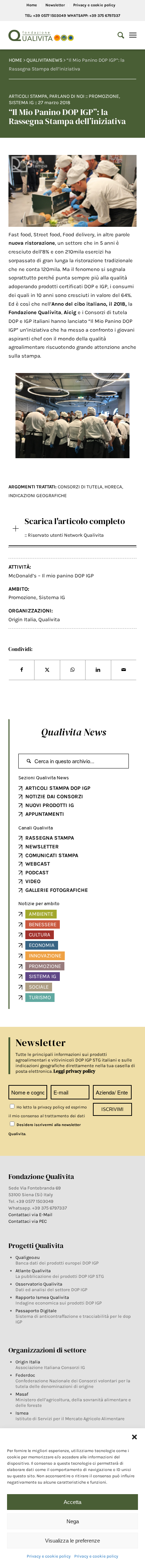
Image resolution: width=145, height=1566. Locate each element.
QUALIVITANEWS (44, 60)
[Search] (117, 35)
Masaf (21, 1394)
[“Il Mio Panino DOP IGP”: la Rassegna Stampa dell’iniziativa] (72, 191)
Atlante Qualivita (33, 1270)
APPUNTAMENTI (44, 814)
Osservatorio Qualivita (38, 1284)
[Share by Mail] (123, 670)
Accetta (72, 1502)
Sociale (39, 987)
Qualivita (49, 619)
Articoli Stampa (28, 96)
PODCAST (37, 872)
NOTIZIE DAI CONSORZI (54, 796)
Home (31, 5)
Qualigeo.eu (27, 1257)
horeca (113, 486)
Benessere (42, 924)
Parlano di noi (66, 96)
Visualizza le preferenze (72, 1541)
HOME (15, 60)
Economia (42, 945)
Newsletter (55, 5)
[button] (134, 1436)
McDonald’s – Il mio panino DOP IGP (51, 575)
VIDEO (32, 881)
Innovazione (45, 956)
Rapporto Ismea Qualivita (42, 1297)
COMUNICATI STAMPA (51, 855)
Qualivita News (73, 732)
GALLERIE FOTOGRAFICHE (56, 890)
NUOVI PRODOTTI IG (49, 805)
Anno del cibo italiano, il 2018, (89, 304)
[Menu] (133, 35)
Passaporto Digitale (36, 1310)
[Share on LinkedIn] (98, 670)
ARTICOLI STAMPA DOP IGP (57, 788)
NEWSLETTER (42, 846)
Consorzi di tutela (80, 486)
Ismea (22, 1413)
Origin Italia (22, 619)
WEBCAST (37, 864)
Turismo (40, 997)
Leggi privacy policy (74, 1071)
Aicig (70, 312)
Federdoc (25, 1375)
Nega (73, 1521)
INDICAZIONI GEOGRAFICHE (37, 495)
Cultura (39, 934)
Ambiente (41, 914)
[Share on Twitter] (46, 670)
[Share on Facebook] (21, 670)
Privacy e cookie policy (49, 1556)
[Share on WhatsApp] (72, 670)
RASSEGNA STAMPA (49, 838)
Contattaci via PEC (27, 1221)
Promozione (104, 96)
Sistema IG (21, 103)
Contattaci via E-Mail (30, 1214)
